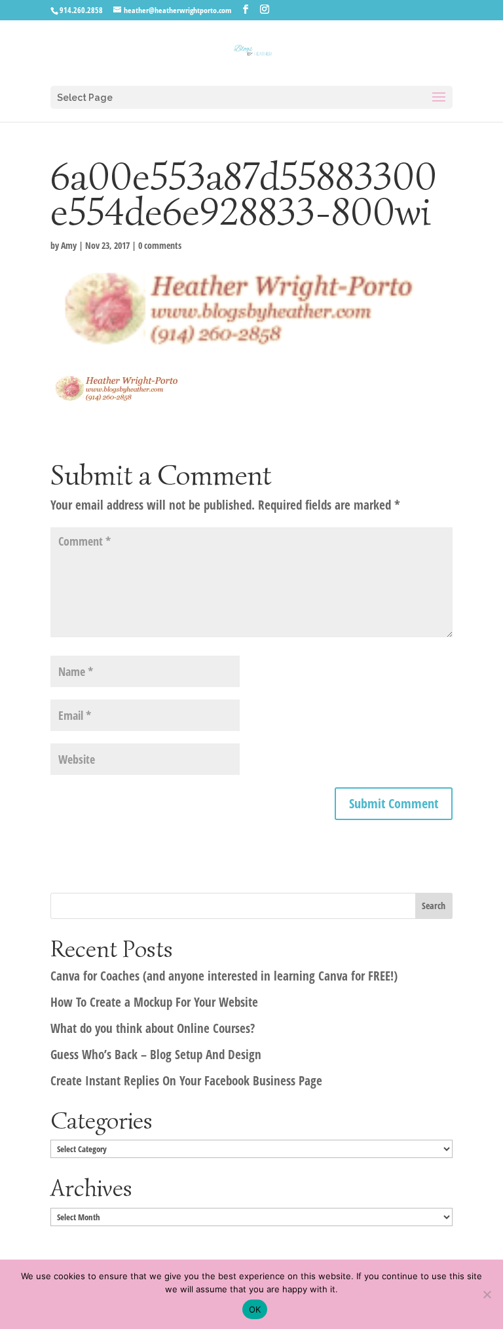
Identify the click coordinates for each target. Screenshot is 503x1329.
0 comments (159, 245)
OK (255, 1309)
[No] (486, 1294)
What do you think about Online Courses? (152, 1028)
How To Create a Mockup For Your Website (154, 1002)
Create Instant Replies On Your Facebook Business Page (186, 1080)
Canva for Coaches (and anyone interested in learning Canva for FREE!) (224, 975)
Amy (69, 245)
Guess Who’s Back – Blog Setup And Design (155, 1054)
